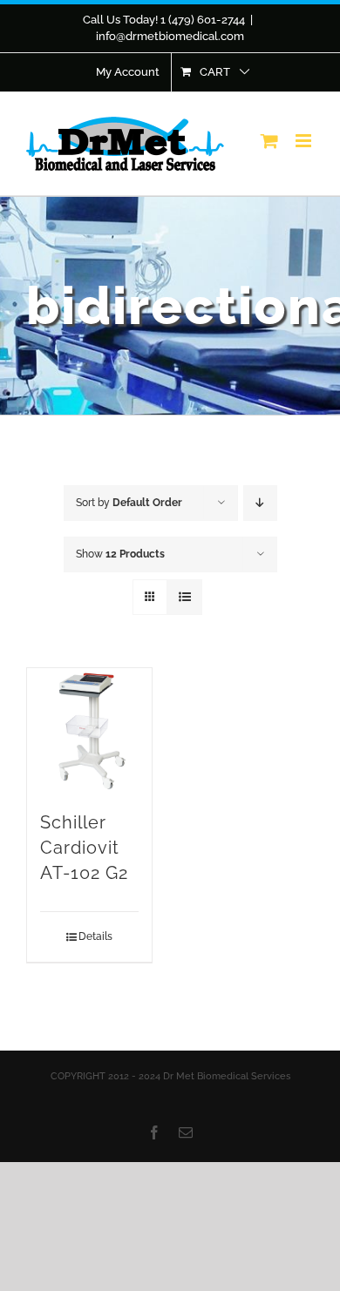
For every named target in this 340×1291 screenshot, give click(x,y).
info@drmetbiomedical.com (170, 36)
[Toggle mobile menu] (305, 141)
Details (95, 936)
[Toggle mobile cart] (269, 141)
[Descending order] (260, 503)
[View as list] (184, 597)
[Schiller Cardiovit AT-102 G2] (89, 730)
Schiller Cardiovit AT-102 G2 (84, 847)
